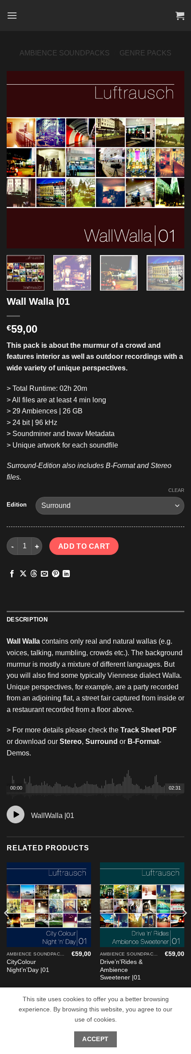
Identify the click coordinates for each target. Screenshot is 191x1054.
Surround (101, 741)
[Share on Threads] (33, 574)
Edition (17, 505)
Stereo (71, 741)
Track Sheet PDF (148, 730)
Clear (176, 490)
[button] (12, 15)
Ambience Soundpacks (65, 53)
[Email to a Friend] (44, 574)
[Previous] (21, 159)
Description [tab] (27, 619)
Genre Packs (145, 53)
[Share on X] (23, 574)
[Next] (170, 159)
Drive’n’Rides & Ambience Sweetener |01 (121, 970)
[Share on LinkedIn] (66, 574)
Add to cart (84, 546)
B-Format (143, 741)
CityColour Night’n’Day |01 (28, 966)
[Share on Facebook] (12, 574)
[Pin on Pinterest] (55, 574)
